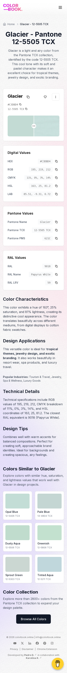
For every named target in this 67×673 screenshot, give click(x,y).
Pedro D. (29, 655)
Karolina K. (32, 658)
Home (11, 24)
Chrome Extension (47, 649)
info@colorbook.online (48, 637)
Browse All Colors (33, 619)
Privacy (14, 649)
